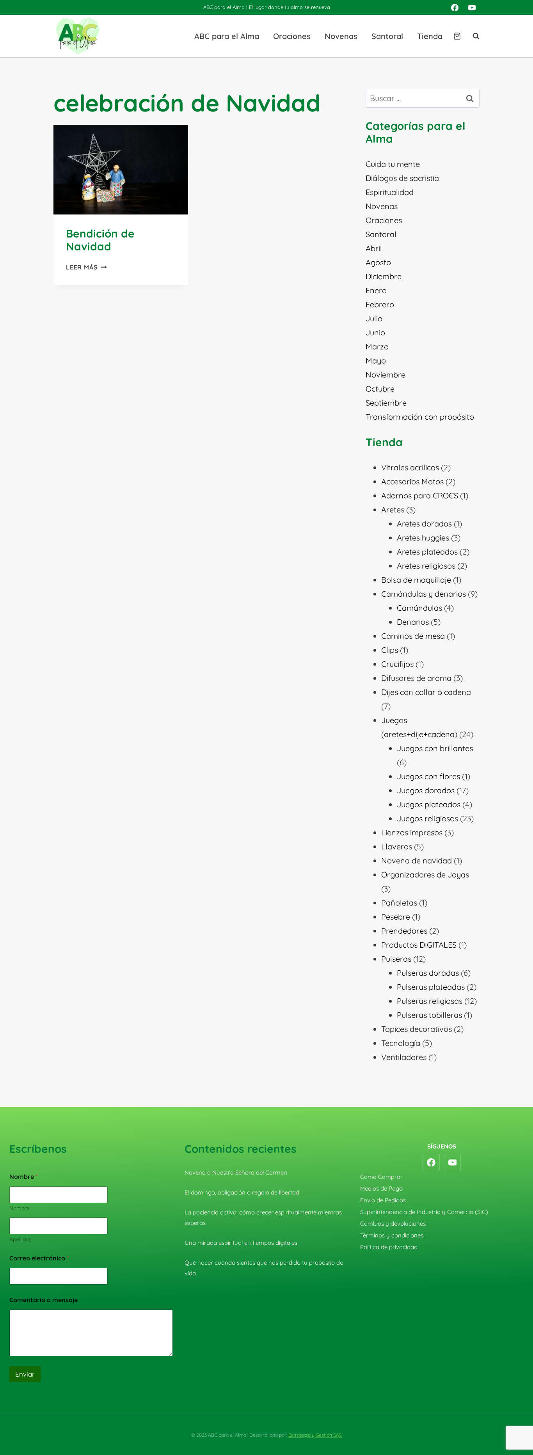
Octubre (380, 388)
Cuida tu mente (393, 164)
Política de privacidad (389, 1247)
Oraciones (292, 36)
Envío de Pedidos (383, 1200)
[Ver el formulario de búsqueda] (472, 36)
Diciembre (384, 276)
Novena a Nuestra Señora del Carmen (236, 1172)
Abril (374, 248)
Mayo (376, 360)
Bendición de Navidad (100, 240)
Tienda (429, 36)
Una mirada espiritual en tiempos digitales (241, 1242)
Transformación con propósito (420, 417)
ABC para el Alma (226, 36)
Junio (375, 332)
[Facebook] (454, 7)
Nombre (19, 1208)
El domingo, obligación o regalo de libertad (242, 1192)
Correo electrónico (39, 1258)
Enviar (25, 1374)
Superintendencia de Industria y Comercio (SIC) (424, 1212)
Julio (374, 318)
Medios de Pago (381, 1188)
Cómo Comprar (381, 1176)
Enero (376, 290)
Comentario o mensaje (43, 1300)
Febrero (380, 304)
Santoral (387, 36)
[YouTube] (472, 7)
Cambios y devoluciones (393, 1223)
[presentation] (120, 169)
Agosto (378, 262)
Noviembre (385, 374)
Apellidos (20, 1239)
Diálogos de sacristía (402, 178)
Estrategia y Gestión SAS (315, 1435)
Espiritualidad (390, 192)
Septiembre (386, 403)
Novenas (341, 36)
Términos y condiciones (391, 1235)
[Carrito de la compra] (457, 36)
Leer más (86, 267)
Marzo (377, 346)
